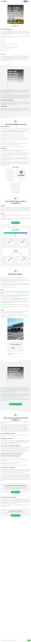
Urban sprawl (3, 311)
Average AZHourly (22, 243)
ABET (8, 164)
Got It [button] (29, 640)
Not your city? (9, 353)
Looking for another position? (5, 146)
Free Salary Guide (15, 222)
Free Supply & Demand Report (15, 404)
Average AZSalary (9, 243)
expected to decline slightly (10, 389)
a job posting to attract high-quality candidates (17, 451)
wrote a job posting (5, 469)
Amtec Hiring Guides (12, 6)
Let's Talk (25, 1)
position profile (21, 440)
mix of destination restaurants (17, 298)
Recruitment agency (4, 304)
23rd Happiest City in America (16, 294)
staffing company (10, 304)
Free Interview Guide (15, 515)
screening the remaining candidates (16, 472)
